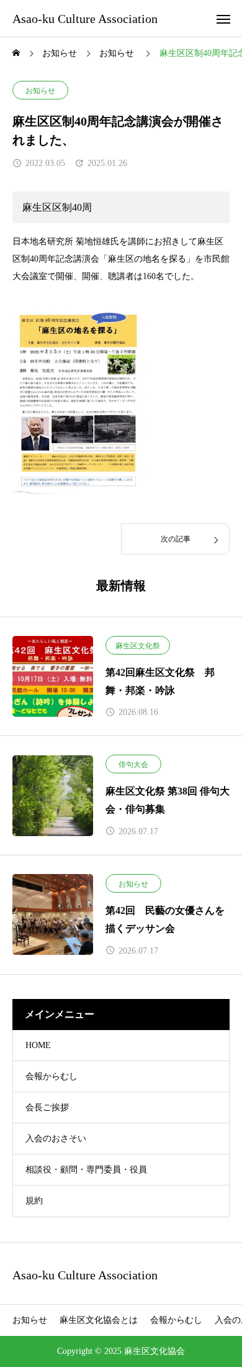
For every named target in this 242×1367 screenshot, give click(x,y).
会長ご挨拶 (47, 1107)
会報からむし (51, 1076)
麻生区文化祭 (137, 646)
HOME (38, 1045)
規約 (34, 1200)
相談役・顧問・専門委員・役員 (86, 1169)
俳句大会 (133, 764)
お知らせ (40, 90)
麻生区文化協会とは (99, 1320)
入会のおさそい (55, 1138)
